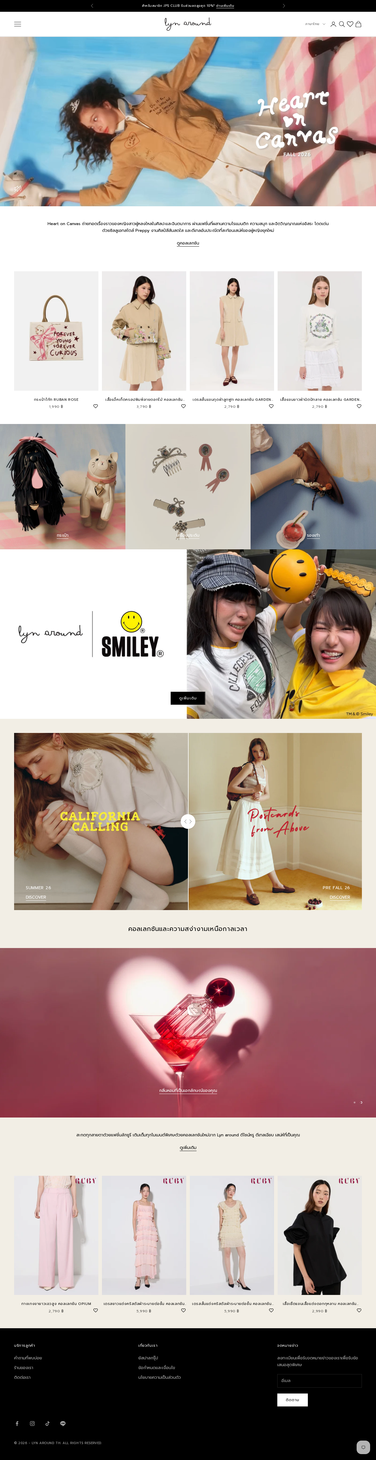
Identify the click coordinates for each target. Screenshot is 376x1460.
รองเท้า (313, 535)
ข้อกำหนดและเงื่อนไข (156, 1368)
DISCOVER (36, 897)
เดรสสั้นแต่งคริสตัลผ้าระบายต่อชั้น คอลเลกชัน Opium (231, 1304)
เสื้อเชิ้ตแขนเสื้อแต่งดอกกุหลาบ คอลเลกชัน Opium (320, 1304)
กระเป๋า (62, 535)
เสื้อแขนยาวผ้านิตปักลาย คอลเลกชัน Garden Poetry (319, 400)
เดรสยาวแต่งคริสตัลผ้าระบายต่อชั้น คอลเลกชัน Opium (144, 1304)
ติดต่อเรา (22, 1377)
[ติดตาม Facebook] (17, 1423)
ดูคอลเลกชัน (188, 243)
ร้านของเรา (23, 1368)
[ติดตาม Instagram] (32, 1423)
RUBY (188, 1090)
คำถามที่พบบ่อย (28, 1358)
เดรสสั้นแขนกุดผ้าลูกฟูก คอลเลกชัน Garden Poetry (232, 400)
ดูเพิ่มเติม (188, 698)
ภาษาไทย (312, 23)
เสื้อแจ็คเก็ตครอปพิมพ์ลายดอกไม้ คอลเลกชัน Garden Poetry (144, 400)
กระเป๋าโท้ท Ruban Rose (56, 399)
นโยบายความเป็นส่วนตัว (159, 1377)
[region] (188, 1033)
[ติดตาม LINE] (63, 1423)
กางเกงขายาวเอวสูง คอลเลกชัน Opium (56, 1303)
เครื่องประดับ (188, 535)
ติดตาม (292, 1400)
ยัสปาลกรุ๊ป (148, 1358)
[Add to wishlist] (95, 405)
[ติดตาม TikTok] (48, 1423)
